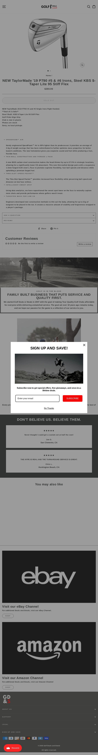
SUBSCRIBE (72, 398)
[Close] (84, 345)
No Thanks (49, 408)
